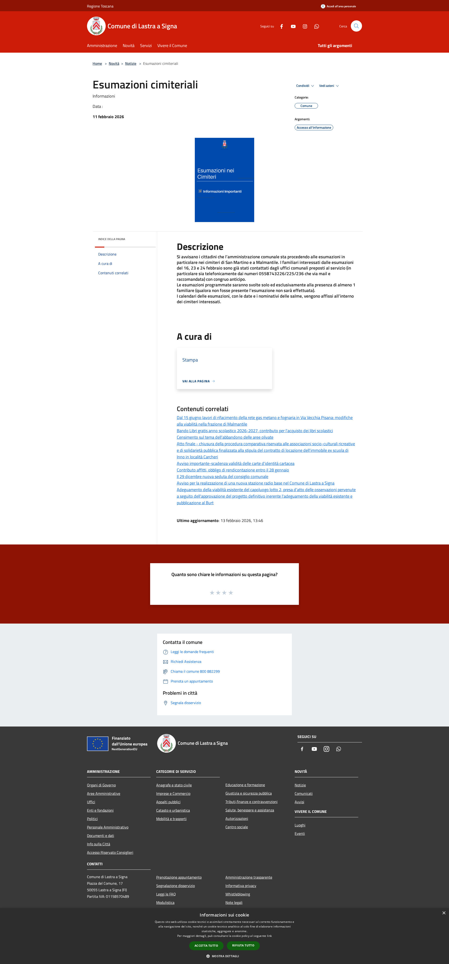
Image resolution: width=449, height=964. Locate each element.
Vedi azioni (327, 85)
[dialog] (224, 936)
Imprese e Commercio (173, 793)
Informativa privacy (240, 885)
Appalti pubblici (168, 802)
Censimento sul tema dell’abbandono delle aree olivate (225, 437)
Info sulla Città (98, 844)
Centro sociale (236, 827)
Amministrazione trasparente (248, 877)
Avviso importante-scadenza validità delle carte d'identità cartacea (235, 463)
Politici (92, 819)
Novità (114, 63)
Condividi (303, 85)
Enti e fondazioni (100, 810)
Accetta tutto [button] (206, 946)
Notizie (130, 63)
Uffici (91, 802)
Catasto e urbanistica (173, 810)
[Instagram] (303, 26)
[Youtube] (291, 26)
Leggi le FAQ (166, 894)
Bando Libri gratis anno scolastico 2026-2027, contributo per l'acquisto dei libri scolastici (255, 430)
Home (97, 63)
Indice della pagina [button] (111, 239)
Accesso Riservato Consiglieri (110, 852)
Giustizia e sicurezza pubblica (248, 793)
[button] (224, 956)
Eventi (300, 833)
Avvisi (299, 802)
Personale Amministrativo (107, 827)
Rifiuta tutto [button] (243, 945)
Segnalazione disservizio (175, 885)
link (269, 936)
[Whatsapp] (314, 26)
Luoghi (300, 825)
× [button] (443, 913)
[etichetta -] (231, 592)
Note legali (234, 902)
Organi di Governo (101, 785)
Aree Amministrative (103, 793)
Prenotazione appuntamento (179, 877)
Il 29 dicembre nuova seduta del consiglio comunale (222, 476)
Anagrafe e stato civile (174, 785)
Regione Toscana (100, 6)
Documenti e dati (100, 835)
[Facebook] (279, 26)
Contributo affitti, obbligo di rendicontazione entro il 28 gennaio (233, 470)
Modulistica (165, 902)
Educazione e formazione (245, 785)
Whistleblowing (237, 894)
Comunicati (304, 793)
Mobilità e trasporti (171, 819)
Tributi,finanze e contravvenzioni (251, 801)
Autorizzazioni (236, 818)
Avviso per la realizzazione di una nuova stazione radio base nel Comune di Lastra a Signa (255, 483)
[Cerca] (356, 26)
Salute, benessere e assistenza (249, 810)
